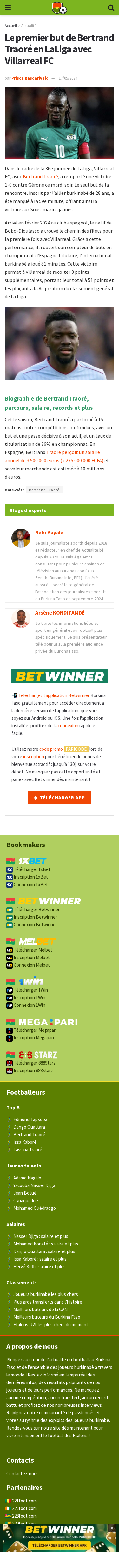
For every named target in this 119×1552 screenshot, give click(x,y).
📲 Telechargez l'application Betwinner (50, 695)
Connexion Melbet (31, 965)
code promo (51, 749)
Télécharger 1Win (30, 990)
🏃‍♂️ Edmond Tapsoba (26, 1119)
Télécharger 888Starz (34, 1063)
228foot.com (24, 1516)
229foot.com (24, 1523)
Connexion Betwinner (35, 925)
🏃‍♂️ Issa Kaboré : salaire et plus (36, 1259)
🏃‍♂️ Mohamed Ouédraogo (31, 1208)
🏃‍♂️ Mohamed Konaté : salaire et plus (42, 1244)
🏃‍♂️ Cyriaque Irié (22, 1200)
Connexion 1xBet (30, 884)
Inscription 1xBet (30, 877)
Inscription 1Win (29, 997)
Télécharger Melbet (32, 950)
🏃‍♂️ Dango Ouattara (25, 1127)
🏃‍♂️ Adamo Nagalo (23, 1178)
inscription (33, 757)
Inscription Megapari (33, 1038)
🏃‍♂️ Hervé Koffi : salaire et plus (36, 1266)
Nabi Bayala (49, 532)
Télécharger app (61, 798)
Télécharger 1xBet (31, 869)
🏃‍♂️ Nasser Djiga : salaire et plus (37, 1236)
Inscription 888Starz (33, 1070)
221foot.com (24, 1501)
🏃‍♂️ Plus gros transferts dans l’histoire (44, 1302)
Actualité (28, 25)
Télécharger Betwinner (36, 909)
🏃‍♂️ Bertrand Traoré (25, 1134)
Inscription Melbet (31, 957)
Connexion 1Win (29, 1005)
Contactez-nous (22, 1474)
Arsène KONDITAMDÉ (60, 612)
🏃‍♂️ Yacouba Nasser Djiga (30, 1185)
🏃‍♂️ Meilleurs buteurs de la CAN (37, 1309)
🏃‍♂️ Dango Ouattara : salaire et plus (40, 1251)
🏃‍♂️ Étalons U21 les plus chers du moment (47, 1325)
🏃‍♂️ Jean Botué (21, 1193)
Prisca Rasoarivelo (30, 78)
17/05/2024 (68, 78)
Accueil (11, 25)
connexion (68, 726)
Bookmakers (25, 844)
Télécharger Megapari (34, 1030)
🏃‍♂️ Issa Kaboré (21, 1142)
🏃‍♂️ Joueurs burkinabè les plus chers (42, 1294)
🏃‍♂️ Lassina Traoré (24, 1150)
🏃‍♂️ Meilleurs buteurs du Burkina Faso (43, 1317)
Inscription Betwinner (35, 917)
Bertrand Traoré (40, 176)
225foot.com (24, 1508)
